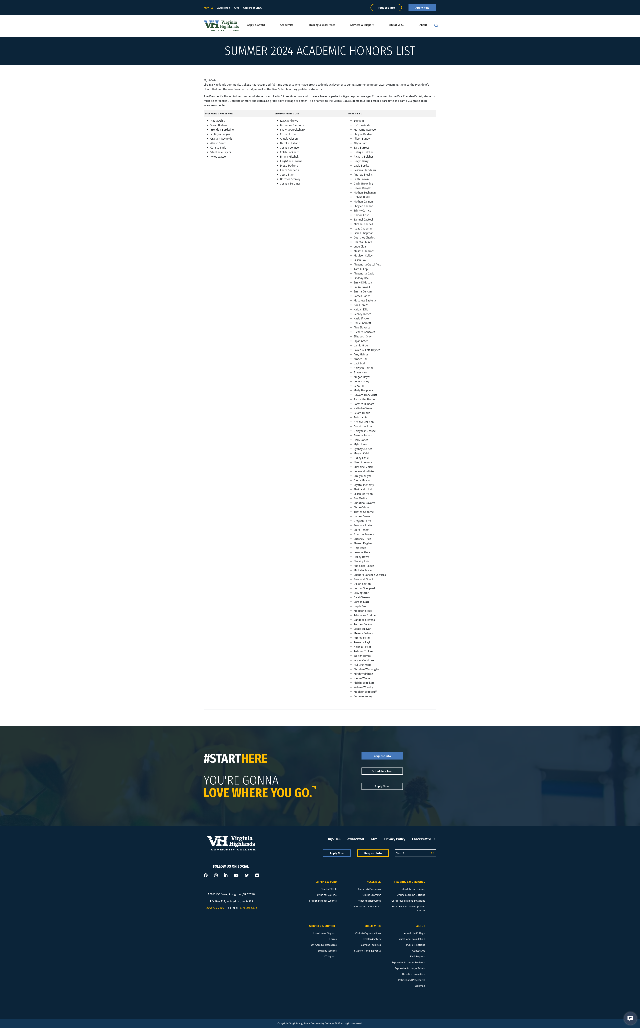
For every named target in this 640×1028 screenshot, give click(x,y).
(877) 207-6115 (248, 908)
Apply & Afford (256, 25)
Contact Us (418, 950)
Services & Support (362, 25)
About (423, 25)
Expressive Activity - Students (408, 962)
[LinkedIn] (226, 875)
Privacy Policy (394, 839)
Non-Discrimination (413, 974)
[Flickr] (257, 875)
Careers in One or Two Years (365, 906)
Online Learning (371, 894)
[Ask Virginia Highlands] (630, 1018)
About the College (414, 933)
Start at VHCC (329, 889)
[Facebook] (206, 875)
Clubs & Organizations (368, 933)
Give (236, 7)
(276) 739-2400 (215, 908)
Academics (287, 25)
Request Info (386, 7)
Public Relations (415, 944)
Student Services (327, 950)
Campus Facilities (371, 944)
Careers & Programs (369, 889)
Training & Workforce (321, 25)
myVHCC (208, 7)
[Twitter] (247, 875)
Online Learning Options (411, 894)
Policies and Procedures (411, 980)
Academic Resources (369, 900)
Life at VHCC (396, 25)
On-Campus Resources (324, 944)
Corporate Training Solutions (408, 900)
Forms (333, 939)
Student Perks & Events (367, 950)
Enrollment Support (325, 933)
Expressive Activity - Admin (409, 968)
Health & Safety (372, 939)
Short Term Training (413, 889)
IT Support (330, 956)
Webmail (420, 985)
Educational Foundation (411, 939)
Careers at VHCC (252, 7)
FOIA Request (417, 956)
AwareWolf (223, 7)
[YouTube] (236, 875)
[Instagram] (216, 875)
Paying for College (326, 894)
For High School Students (322, 900)
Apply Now (422, 7)
